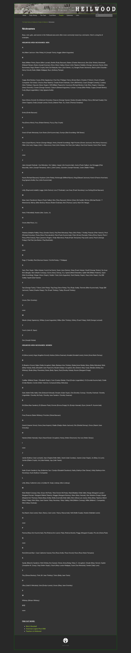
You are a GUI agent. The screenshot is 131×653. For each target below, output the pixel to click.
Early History (33, 15)
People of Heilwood (43, 22)
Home (24, 15)
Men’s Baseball (31, 626)
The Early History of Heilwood (29, 22)
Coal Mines (52, 15)
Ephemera (70, 15)
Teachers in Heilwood (33, 631)
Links (77, 15)
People (61, 15)
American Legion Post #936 (36, 629)
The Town (43, 15)
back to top (65, 645)
